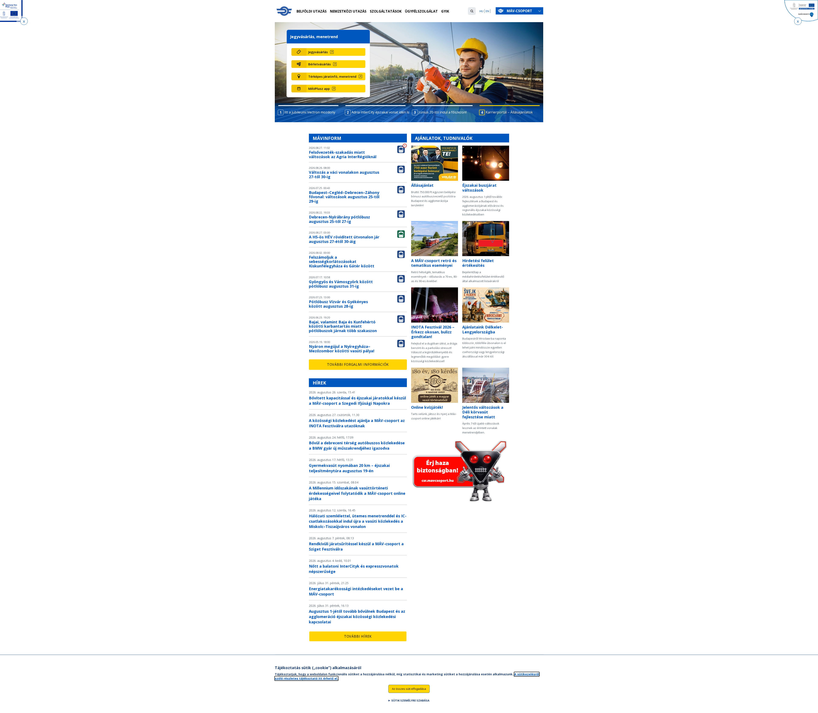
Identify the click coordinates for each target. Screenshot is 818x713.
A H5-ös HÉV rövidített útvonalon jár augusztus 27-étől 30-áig (344, 239)
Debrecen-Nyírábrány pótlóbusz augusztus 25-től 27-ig (339, 219)
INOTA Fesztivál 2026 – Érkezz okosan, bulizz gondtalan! (432, 331)
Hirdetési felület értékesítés (478, 263)
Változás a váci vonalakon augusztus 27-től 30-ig (344, 174)
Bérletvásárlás (319, 64)
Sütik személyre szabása (410, 700)
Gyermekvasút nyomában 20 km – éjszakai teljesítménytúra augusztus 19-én (349, 468)
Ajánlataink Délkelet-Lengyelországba (482, 329)
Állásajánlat (422, 185)
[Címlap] (284, 11)
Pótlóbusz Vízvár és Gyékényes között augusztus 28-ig (338, 304)
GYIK (445, 11)
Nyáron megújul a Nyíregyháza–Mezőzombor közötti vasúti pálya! (341, 348)
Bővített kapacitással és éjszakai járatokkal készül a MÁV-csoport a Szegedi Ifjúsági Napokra (357, 400)
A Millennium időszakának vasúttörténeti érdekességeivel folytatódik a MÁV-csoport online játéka (357, 493)
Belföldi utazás (312, 11)
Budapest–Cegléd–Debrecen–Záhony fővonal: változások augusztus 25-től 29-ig (344, 197)
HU (481, 11)
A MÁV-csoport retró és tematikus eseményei (434, 263)
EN (487, 11)
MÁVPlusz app (319, 88)
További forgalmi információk (358, 364)
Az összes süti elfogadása (409, 689)
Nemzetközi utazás (348, 11)
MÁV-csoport (520, 11)
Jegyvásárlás (318, 52)
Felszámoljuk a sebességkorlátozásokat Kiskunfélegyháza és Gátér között (341, 262)
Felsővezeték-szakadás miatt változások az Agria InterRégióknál (342, 154)
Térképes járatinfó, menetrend (332, 76)
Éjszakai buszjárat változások (479, 188)
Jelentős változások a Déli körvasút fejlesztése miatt (482, 412)
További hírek (358, 636)
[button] (472, 11)
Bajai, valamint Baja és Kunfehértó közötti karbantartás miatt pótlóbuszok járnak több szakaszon (343, 326)
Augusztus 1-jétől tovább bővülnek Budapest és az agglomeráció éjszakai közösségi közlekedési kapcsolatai (357, 616)
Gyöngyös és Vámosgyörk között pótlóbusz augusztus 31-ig (341, 284)
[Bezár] (24, 21)
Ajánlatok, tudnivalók (443, 138)
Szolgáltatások (386, 11)
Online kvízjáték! (427, 407)
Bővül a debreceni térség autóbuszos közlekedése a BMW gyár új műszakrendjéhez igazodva (357, 445)
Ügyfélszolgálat (421, 11)
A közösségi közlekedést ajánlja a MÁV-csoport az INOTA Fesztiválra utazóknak (357, 423)
